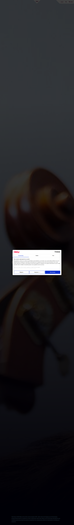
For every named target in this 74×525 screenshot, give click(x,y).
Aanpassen (36, 272)
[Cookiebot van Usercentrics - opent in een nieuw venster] (55, 252)
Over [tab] (53, 255)
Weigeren (21, 272)
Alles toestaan (52, 272)
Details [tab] (37, 255)
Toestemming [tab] (20, 255)
